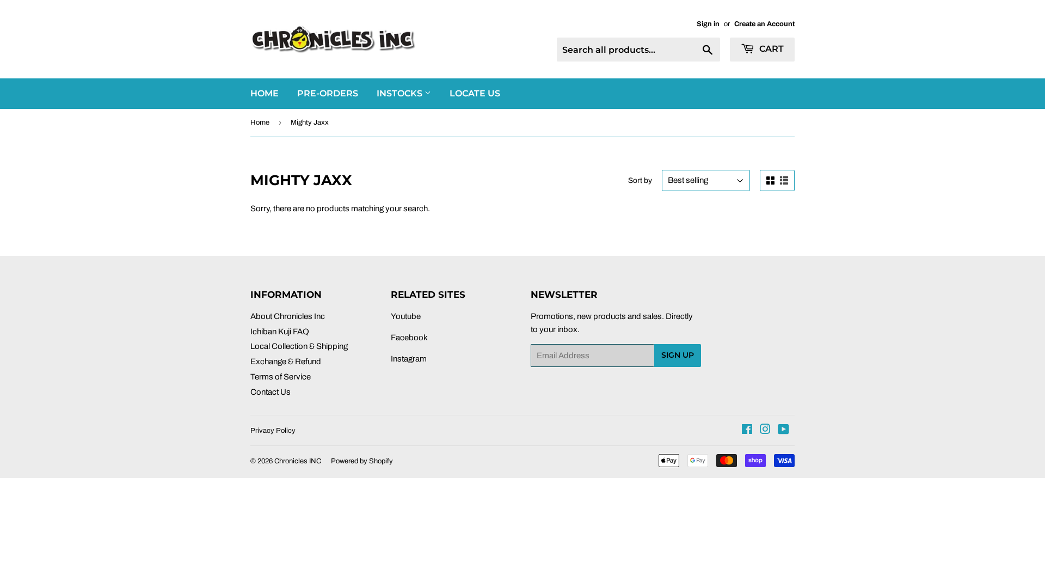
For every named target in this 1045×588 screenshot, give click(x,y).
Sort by (640, 180)
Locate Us (475, 93)
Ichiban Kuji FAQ (279, 331)
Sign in (708, 24)
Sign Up (677, 355)
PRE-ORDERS (327, 93)
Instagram (409, 358)
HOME (264, 93)
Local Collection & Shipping (299, 346)
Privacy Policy (273, 430)
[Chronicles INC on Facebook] (747, 430)
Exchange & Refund (285, 361)
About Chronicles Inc (287, 316)
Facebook (409, 337)
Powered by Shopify (362, 461)
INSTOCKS (401, 93)
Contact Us (270, 392)
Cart (770, 49)
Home (259, 122)
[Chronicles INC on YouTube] (783, 430)
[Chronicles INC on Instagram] (765, 430)
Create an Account (764, 24)
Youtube (406, 316)
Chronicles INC (297, 461)
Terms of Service (280, 376)
